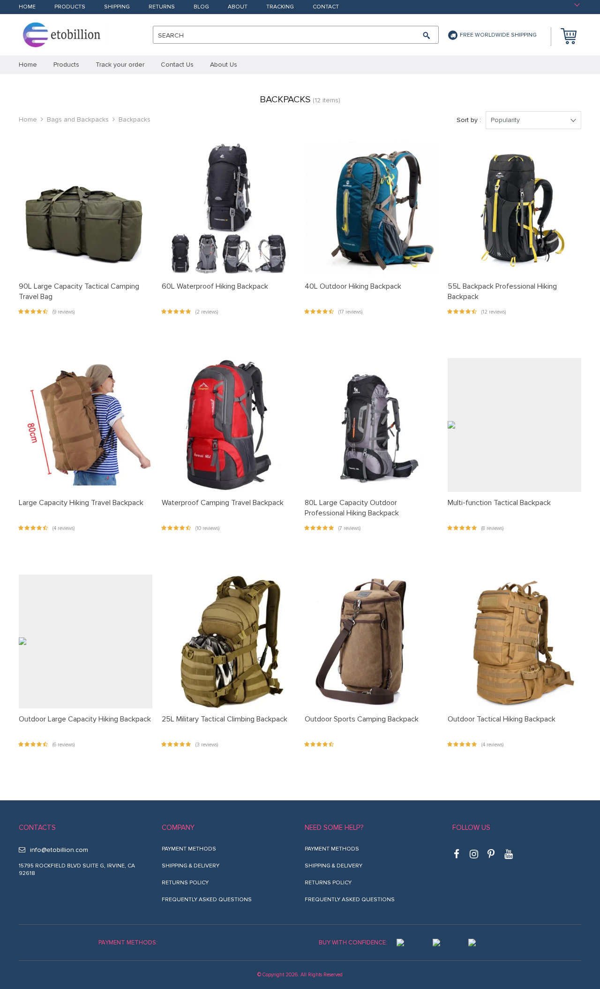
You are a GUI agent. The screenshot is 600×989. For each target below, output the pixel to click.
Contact (326, 7)
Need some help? (334, 827)
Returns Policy (185, 882)
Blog (201, 7)
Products (69, 7)
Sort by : (469, 120)
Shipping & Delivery (190, 865)
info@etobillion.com (59, 850)
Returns (162, 7)
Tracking (280, 7)
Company (178, 827)
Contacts (37, 827)
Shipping (117, 7)
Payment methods (189, 848)
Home (27, 7)
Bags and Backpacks (78, 119)
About (238, 7)
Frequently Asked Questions (207, 899)
